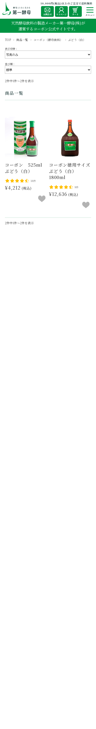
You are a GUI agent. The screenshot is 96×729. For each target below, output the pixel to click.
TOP (8, 40)
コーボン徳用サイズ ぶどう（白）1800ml (72, 171)
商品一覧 (22, 40)
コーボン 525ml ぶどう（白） (26, 168)
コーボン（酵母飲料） (48, 40)
